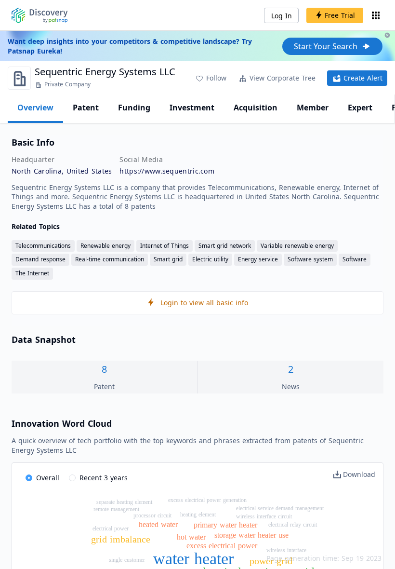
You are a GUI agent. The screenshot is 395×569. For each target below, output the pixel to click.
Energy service (258, 259)
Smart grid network (224, 246)
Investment (192, 107)
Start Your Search (325, 46)
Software (354, 259)
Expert (360, 107)
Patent (86, 107)
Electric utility (210, 259)
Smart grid (168, 259)
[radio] (42, 478)
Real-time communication (109, 259)
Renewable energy (105, 246)
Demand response (40, 259)
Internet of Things (164, 246)
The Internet (32, 273)
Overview (35, 107)
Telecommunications (43, 246)
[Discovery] (40, 15)
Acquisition (255, 107)
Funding (134, 107)
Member (313, 107)
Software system (310, 259)
